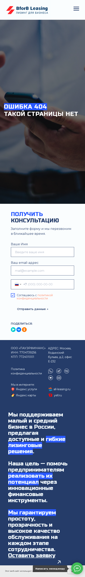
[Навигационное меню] (76, 9)
